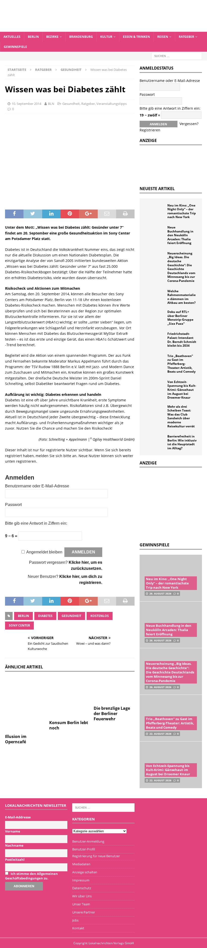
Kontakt (78, 928)
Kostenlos (99, 616)
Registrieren (150, 130)
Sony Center (19, 625)
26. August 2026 (160, 593)
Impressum (80, 880)
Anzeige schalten (84, 872)
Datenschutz (81, 888)
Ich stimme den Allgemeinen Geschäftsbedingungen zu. (31, 875)
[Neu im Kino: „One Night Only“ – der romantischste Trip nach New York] (155, 211)
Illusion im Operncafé (16, 739)
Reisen (162, 37)
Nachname (14, 845)
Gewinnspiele (15, 47)
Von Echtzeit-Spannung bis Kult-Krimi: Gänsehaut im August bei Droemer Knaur (181, 390)
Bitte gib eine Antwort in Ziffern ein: (36, 523)
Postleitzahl (14, 859)
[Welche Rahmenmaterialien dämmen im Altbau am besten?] (155, 296)
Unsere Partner (83, 912)
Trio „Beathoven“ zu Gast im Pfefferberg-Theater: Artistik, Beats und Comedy (181, 364)
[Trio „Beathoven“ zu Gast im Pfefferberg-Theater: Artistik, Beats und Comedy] (155, 361)
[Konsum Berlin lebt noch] (69, 697)
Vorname (12, 831)
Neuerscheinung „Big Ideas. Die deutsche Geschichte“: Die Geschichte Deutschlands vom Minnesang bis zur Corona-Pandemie (181, 267)
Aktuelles (12, 37)
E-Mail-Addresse (18, 817)
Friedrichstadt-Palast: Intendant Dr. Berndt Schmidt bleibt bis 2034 (181, 340)
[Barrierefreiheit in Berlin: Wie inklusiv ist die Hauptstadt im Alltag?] (155, 442)
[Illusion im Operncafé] (25, 704)
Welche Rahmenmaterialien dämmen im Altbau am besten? (181, 297)
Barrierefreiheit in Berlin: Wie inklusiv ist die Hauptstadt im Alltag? (182, 442)
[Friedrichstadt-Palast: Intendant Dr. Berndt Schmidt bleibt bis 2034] (155, 339)
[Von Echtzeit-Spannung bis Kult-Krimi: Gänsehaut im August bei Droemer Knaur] (155, 387)
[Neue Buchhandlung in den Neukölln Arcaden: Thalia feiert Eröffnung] (155, 233)
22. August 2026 (160, 733)
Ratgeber (186, 37)
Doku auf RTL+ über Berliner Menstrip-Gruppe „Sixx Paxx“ (180, 318)
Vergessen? (188, 123)
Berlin (33, 37)
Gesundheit (71, 103)
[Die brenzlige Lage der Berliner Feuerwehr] (114, 690)
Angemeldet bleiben (44, 552)
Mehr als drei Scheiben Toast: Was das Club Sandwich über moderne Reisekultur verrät (181, 416)
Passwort (13, 504)
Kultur (106, 37)
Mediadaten (81, 864)
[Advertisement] (173, 504)
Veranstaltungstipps (111, 103)
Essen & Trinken (136, 37)
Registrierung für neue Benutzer (96, 856)
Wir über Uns (82, 896)
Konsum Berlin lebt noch (68, 725)
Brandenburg (81, 37)
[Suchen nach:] (176, 55)
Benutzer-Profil (83, 849)
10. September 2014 (26, 103)
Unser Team (81, 904)
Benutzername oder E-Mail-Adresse (37, 486)
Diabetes (45, 616)
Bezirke (52, 37)
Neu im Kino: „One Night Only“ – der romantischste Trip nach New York (181, 211)
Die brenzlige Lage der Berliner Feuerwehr (112, 713)
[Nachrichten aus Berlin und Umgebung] (103, 28)
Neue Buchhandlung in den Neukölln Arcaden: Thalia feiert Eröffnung (180, 235)
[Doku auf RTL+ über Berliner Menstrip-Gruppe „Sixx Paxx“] (155, 317)
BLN (51, 103)
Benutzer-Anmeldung (88, 841)
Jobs (75, 920)
